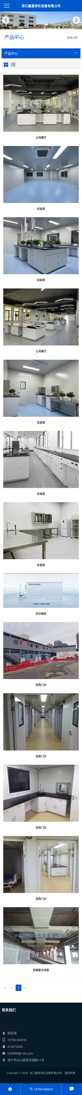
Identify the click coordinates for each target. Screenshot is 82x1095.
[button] (32, 26)
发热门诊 (41, 685)
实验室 (41, 208)
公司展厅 (41, 137)
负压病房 (41, 613)
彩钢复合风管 (41, 970)
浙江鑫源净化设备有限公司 (41, 5)
